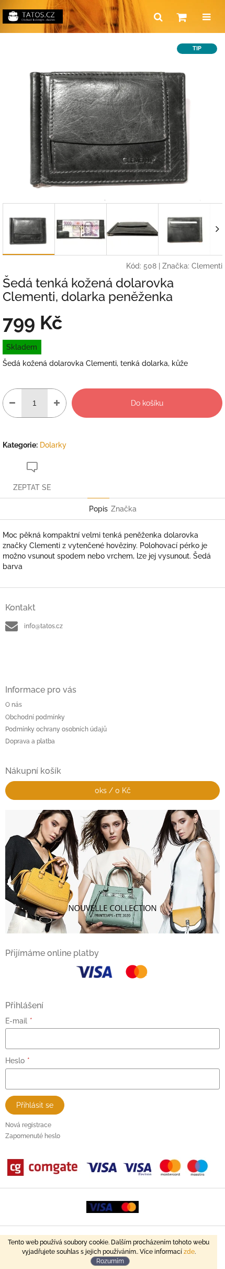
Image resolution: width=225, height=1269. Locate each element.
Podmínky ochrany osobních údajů (56, 729)
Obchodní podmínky (35, 717)
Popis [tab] (98, 509)
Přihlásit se (34, 1105)
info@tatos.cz (43, 626)
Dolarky (53, 445)
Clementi (207, 266)
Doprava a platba (30, 741)
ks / (113, 790)
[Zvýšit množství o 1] (57, 403)
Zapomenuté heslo (32, 1136)
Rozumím (110, 1261)
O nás (13, 704)
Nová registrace (28, 1125)
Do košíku (147, 403)
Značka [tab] (124, 509)
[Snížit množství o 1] (12, 403)
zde (189, 1251)
